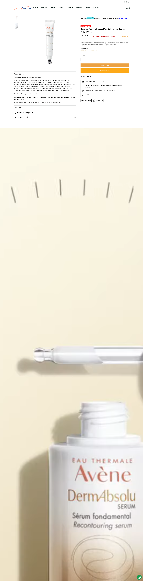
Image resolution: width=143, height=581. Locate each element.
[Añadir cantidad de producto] (82, 59)
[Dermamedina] (22, 8)
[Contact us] (139, 577)
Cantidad (83, 56)
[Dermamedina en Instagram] (126, 2)
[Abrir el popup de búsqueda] (121, 7)
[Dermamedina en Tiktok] (128, 2)
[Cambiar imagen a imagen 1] (17, 18)
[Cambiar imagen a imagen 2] (17, 26)
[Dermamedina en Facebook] (124, 2)
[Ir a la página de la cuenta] (125, 7)
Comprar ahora (105, 71)
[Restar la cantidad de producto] (87, 59)
